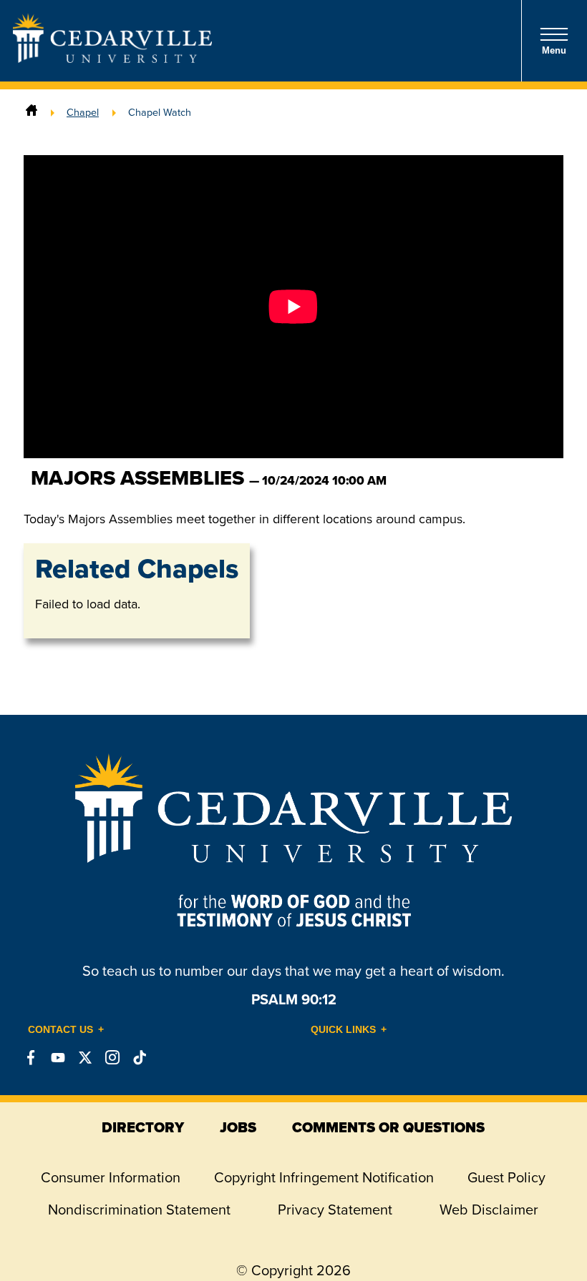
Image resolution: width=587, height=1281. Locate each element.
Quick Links (343, 1029)
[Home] (31, 112)
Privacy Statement (335, 1209)
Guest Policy (506, 1177)
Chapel (83, 112)
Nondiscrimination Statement (139, 1209)
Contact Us (60, 1029)
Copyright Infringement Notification (324, 1177)
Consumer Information (110, 1177)
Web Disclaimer (489, 1209)
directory (143, 1127)
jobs (238, 1127)
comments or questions (388, 1127)
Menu (554, 50)
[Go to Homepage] (112, 58)
